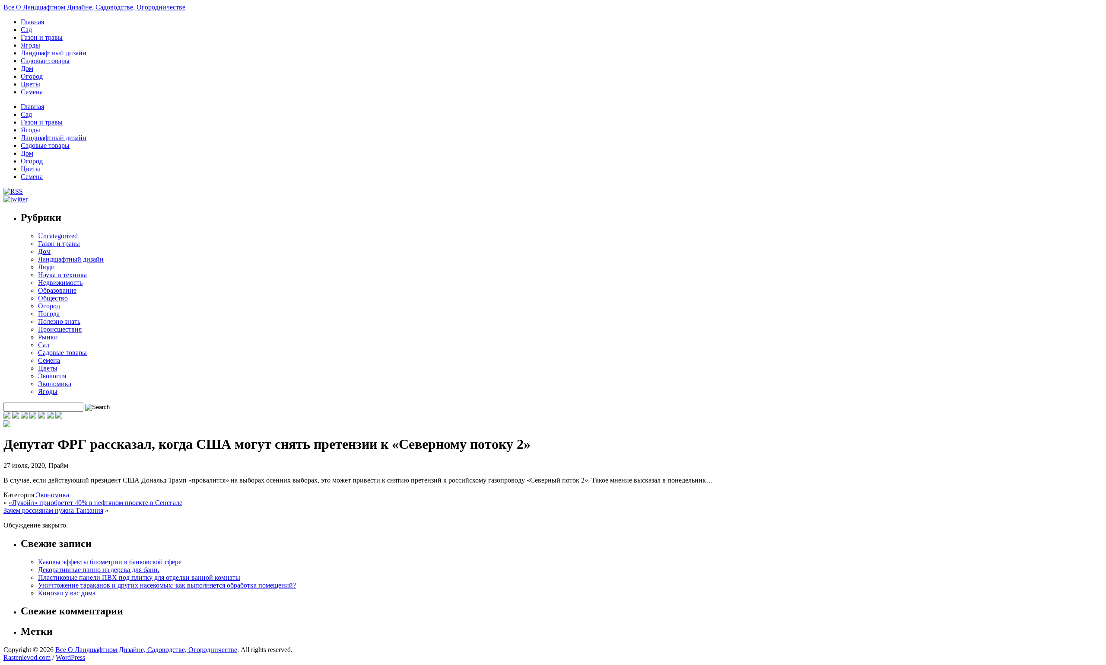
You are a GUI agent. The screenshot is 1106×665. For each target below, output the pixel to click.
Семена (32, 92)
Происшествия (60, 329)
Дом (27, 68)
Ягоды (30, 45)
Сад (26, 29)
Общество (53, 298)
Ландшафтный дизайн (53, 53)
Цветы (30, 84)
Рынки (48, 337)
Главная (32, 22)
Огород (32, 76)
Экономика (54, 383)
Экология (52, 376)
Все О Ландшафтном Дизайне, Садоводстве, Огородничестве (94, 7)
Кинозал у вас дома (66, 593)
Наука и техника (62, 274)
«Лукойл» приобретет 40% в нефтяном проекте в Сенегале (95, 502)
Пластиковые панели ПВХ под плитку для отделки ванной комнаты (139, 577)
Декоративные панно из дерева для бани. (98, 569)
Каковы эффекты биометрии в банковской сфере (109, 562)
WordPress (70, 657)
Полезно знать (59, 321)
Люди (46, 267)
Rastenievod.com (27, 657)
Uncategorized (58, 236)
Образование (57, 290)
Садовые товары (45, 60)
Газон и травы (42, 37)
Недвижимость (60, 282)
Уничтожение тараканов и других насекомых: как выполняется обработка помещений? (167, 585)
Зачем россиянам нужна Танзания (53, 510)
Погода (49, 313)
